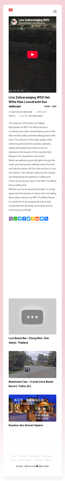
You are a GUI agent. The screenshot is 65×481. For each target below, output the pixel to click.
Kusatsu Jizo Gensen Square (26, 425)
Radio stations (25, 460)
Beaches (38, 460)
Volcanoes (34, 456)
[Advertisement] (32, 258)
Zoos (13, 456)
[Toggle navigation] (55, 11)
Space (13, 460)
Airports (48, 460)
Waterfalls (22, 456)
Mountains (46, 456)
